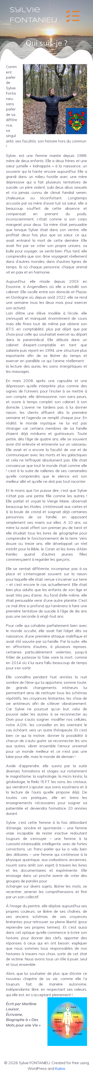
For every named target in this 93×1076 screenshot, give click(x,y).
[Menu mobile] (72, 15)
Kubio (60, 1068)
